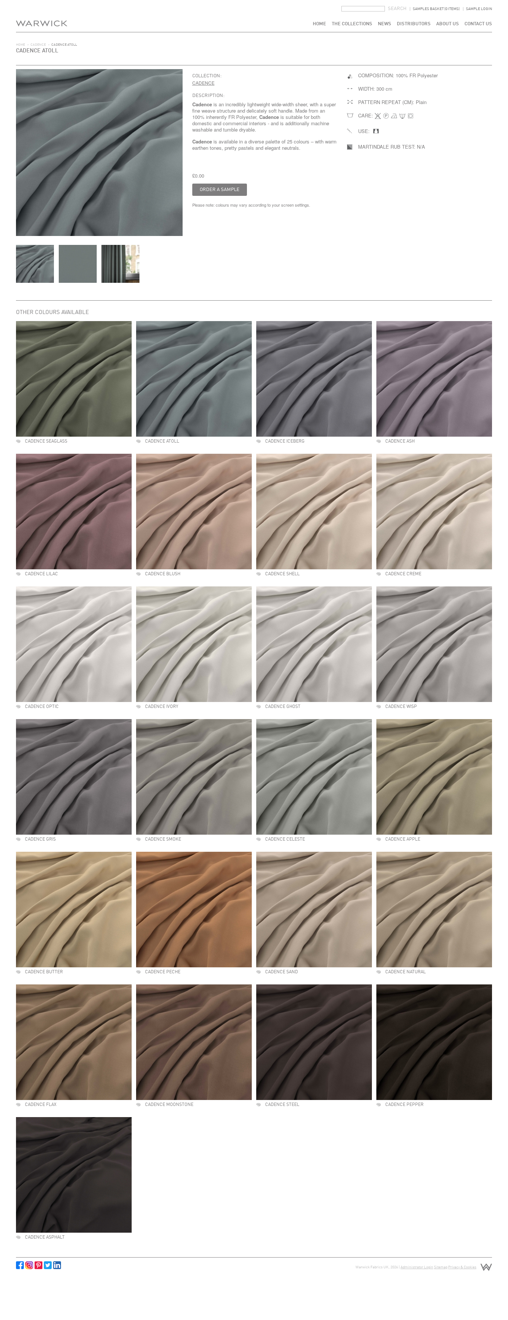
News (384, 24)
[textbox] (363, 9)
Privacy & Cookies (462, 1267)
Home (319, 24)
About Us (447, 24)
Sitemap (440, 1267)
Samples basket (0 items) (436, 9)
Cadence (38, 44)
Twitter (48, 1265)
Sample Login (479, 9)
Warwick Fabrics (41, 16)
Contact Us (478, 24)
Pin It (38, 1265)
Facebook (20, 1265)
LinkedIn (57, 1265)
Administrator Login (417, 1267)
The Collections (352, 24)
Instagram (29, 1265)
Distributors (414, 24)
